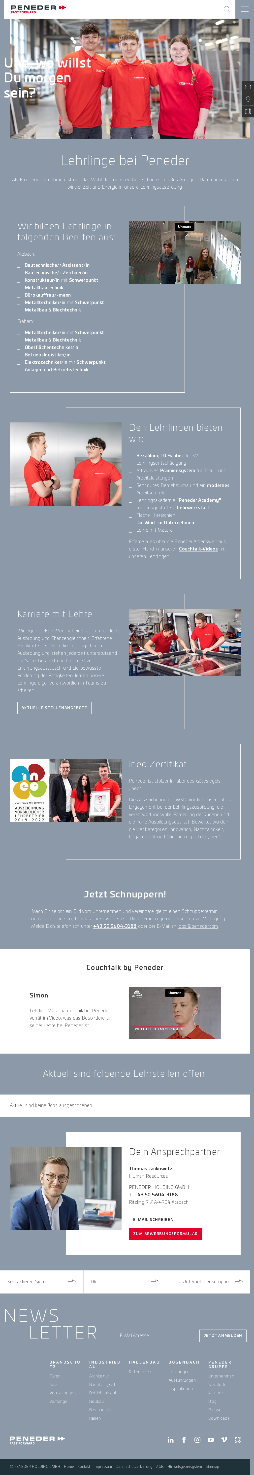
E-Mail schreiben (153, 1220)
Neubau (96, 1402)
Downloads (219, 1418)
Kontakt (84, 1467)
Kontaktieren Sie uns (29, 1282)
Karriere (215, 1393)
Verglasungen (63, 1393)
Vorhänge (59, 1402)
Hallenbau (144, 1362)
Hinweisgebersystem (184, 1467)
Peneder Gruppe (220, 1365)
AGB (160, 1467)
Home (69, 1467)
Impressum (103, 1467)
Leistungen (179, 1372)
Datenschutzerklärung (134, 1467)
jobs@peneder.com (198, 926)
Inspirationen (181, 1389)
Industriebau (105, 1365)
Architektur (99, 1376)
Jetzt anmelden (223, 1336)
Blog (95, 1282)
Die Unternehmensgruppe (201, 1282)
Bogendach (184, 1362)
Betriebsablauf (103, 1393)
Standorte (217, 1385)
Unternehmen (221, 1376)
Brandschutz (65, 1365)
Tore (53, 1385)
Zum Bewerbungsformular (165, 1234)
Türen (55, 1376)
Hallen (95, 1418)
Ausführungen (182, 1380)
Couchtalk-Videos (198, 549)
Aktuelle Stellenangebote (54, 708)
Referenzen (140, 1372)
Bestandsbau (101, 1410)
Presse (215, 1410)
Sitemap (212, 1467)
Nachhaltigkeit (102, 1385)
